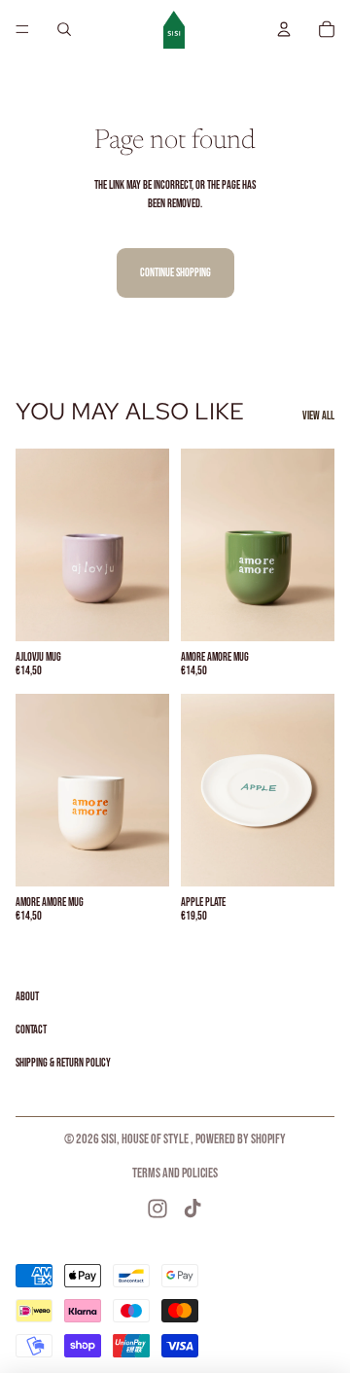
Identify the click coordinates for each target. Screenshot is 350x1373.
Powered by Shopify (240, 1139)
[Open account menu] (283, 29)
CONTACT (31, 1030)
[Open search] (64, 29)
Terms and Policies (175, 1173)
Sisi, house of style (146, 1139)
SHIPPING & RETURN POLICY (63, 1063)
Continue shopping (175, 273)
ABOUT (27, 997)
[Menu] (22, 29)
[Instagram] (157, 1208)
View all (318, 416)
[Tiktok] (192, 1208)
